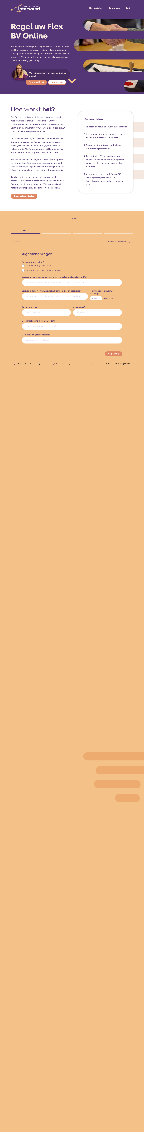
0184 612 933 (38, 82)
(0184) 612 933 (125, 364)
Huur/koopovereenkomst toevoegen (101, 292)
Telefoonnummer (30, 307)
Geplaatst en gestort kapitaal (36, 335)
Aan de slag (114, 8)
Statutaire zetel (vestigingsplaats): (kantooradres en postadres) (51, 291)
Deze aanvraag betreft (33, 262)
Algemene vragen (37, 254)
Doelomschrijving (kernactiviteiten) (38, 321)
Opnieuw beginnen (117, 242)
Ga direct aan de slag (24, 196)
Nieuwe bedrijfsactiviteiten (39, 266)
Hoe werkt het (96, 8)
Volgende (112, 354)
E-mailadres (79, 307)
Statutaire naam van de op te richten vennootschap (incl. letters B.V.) (54, 277)
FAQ (128, 8)
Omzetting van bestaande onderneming (45, 270)
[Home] (25, 8)
